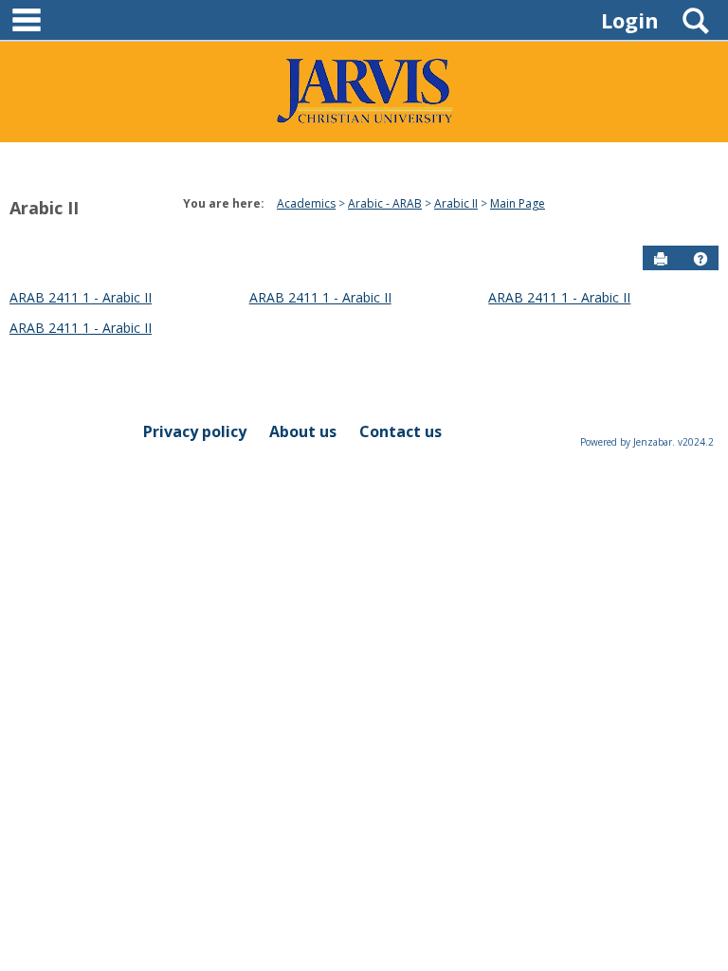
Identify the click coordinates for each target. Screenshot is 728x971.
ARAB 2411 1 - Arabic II (80, 297)
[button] (700, 259)
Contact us (400, 431)
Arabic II (44, 207)
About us (303, 431)
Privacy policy (194, 431)
